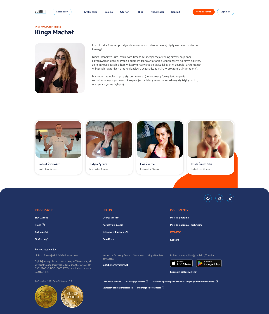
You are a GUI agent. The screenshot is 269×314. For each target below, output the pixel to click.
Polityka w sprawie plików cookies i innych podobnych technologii (183, 281)
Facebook (208, 198)
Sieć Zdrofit (41, 217)
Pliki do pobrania (179, 217)
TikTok (230, 198)
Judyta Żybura (98, 164)
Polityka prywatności (135, 281)
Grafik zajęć (90, 11)
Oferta (124, 11)
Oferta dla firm (111, 217)
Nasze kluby (62, 11)
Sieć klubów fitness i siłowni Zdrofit (41, 11)
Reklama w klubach (113, 232)
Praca (38, 224)
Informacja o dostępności (149, 287)
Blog (140, 11)
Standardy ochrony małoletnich (118, 287)
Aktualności (157, 11)
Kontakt (175, 11)
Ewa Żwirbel (147, 164)
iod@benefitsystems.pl (115, 264)
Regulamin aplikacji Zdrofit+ (183, 272)
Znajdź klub (109, 239)
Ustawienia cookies (112, 281)
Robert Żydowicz (49, 164)
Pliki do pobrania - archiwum (186, 224)
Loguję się (225, 11)
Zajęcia (109, 11)
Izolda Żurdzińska (201, 164)
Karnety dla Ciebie (113, 224)
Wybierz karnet (203, 11)
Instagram (219, 198)
